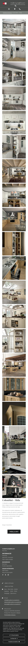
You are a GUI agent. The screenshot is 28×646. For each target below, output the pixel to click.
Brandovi (4, 564)
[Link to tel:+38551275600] (20, 9)
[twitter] (5, 574)
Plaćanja (4, 555)
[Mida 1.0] (14, 19)
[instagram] (8, 574)
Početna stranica (7, 12)
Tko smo (4, 550)
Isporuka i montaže (7, 557)
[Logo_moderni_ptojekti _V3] (17, 2)
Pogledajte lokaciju (10, 615)
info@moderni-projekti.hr (11, 600)
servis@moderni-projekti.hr (12, 604)
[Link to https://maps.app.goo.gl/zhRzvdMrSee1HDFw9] (14, 9)
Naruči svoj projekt (7, 572)
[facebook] (2, 574)
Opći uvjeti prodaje (7, 559)
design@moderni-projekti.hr (12, 602)
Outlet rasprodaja (7, 566)
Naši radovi (5, 570)
